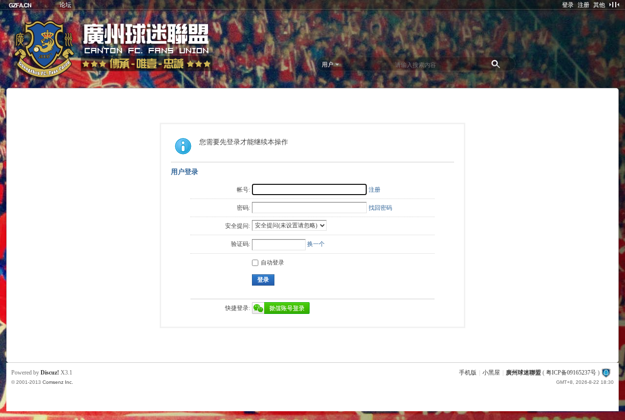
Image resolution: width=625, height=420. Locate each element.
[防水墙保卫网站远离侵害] (606, 372)
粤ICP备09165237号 (571, 372)
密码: (243, 207)
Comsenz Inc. (57, 382)
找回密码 (380, 207)
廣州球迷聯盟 (523, 372)
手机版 (468, 372)
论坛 (65, 4)
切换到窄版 (614, 4)
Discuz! (50, 372)
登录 (568, 4)
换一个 (316, 244)
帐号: (243, 189)
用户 (327, 64)
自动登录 (272, 262)
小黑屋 (491, 372)
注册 (583, 4)
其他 (599, 4)
